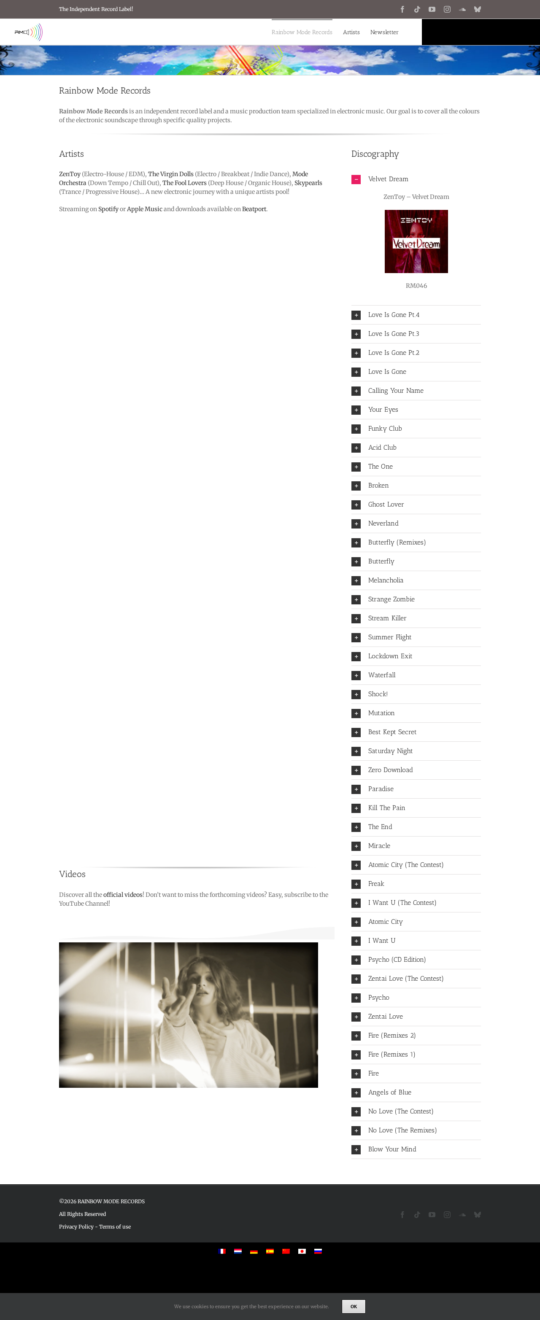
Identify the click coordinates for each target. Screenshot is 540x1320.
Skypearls (308, 183)
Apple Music (144, 209)
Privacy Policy (76, 1226)
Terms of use (115, 1226)
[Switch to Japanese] (302, 1251)
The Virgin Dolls (171, 174)
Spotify (108, 209)
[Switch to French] (222, 1251)
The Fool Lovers (184, 183)
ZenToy (70, 174)
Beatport (254, 209)
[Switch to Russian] (318, 1251)
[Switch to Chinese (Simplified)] (286, 1251)
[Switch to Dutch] (238, 1251)
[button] (416, 179)
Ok (354, 1306)
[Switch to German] (254, 1251)
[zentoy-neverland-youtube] (197, 1019)
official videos (123, 895)
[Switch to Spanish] (270, 1251)
